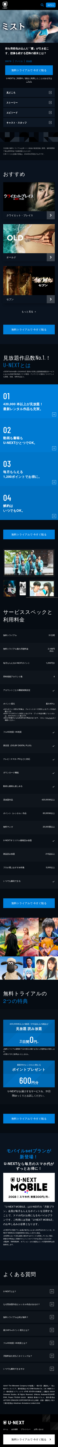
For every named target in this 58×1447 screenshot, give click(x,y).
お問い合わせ (39, 1429)
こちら (29, 81)
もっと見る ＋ (29, 311)
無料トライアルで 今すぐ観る (29, 70)
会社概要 (14, 1429)
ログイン (51, 5)
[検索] (42, 5)
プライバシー (26, 1429)
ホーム (5, 1429)
